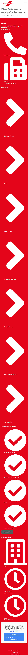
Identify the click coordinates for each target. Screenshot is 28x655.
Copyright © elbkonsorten (14, 650)
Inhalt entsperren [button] (14, 634)
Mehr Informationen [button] (14, 631)
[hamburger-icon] (25, 4)
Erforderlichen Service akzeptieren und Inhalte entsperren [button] (14, 638)
